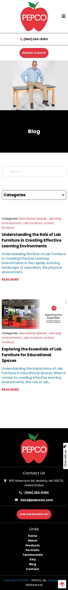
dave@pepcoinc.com (36, 500)
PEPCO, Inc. (39, 580)
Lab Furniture (33, 223)
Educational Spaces (33, 219)
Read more (10, 279)
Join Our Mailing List (34, 514)
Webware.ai (34, 585)
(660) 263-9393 (35, 39)
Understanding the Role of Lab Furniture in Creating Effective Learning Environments (31, 240)
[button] (61, 584)
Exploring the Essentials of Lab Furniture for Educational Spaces (32, 354)
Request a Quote (34, 53)
